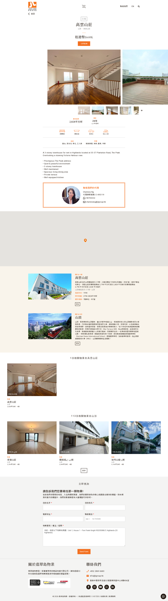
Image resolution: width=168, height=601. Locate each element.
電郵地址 (47, 514)
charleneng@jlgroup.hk (96, 202)
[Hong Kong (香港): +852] (87, 519)
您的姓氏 (89, 503)
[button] (26, 110)
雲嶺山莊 (11, 460)
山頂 (78, 317)
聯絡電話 (89, 514)
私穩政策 (104, 596)
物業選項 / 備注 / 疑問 (53, 526)
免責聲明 (112, 596)
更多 (77, 304)
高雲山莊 (81, 278)
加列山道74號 (118, 460)
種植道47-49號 (66, 460)
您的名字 (47, 503)
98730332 (90, 198)
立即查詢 (84, 44)
